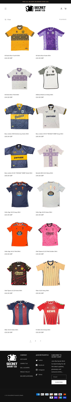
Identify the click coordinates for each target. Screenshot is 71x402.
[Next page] (40, 341)
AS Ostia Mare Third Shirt (12, 94)
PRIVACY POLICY (25, 372)
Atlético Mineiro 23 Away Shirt (44, 94)
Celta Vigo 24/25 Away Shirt (12, 212)
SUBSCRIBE (59, 382)
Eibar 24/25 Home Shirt (11, 330)
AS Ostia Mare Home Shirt (43, 55)
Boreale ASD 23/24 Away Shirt (44, 173)
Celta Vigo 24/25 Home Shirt (44, 212)
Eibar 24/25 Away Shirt (42, 290)
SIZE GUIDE (23, 359)
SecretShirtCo (11, 395)
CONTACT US (24, 363)
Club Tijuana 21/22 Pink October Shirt (46, 251)
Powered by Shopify (18, 395)
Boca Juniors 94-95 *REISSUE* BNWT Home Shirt (18, 173)
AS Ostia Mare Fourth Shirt (12, 55)
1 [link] (30, 341)
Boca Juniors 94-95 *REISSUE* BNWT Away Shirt (49, 134)
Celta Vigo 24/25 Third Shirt (12, 251)
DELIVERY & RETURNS (26, 376)
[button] (6, 9)
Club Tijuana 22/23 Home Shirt (13, 290)
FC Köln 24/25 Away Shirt (43, 330)
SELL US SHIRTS (24, 368)
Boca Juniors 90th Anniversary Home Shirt (17, 134)
